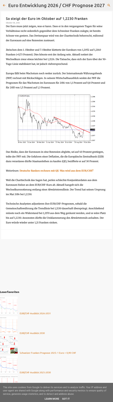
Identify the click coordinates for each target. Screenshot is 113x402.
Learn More (52, 398)
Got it (66, 398)
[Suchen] (109, 5)
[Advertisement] (56, 264)
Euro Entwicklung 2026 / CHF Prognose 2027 (56, 5)
